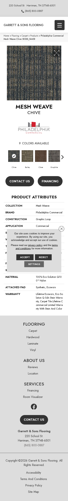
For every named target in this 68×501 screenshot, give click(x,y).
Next (62, 155)
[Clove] (41, 156)
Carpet (25, 35)
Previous (5, 155)
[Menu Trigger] (60, 25)
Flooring (15, 35)
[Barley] (27, 156)
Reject (43, 257)
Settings (34, 264)
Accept (25, 257)
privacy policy (35, 245)
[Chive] (14, 156)
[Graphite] (54, 156)
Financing (50, 181)
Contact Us (19, 181)
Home (6, 35)
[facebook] (34, 406)
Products (34, 35)
